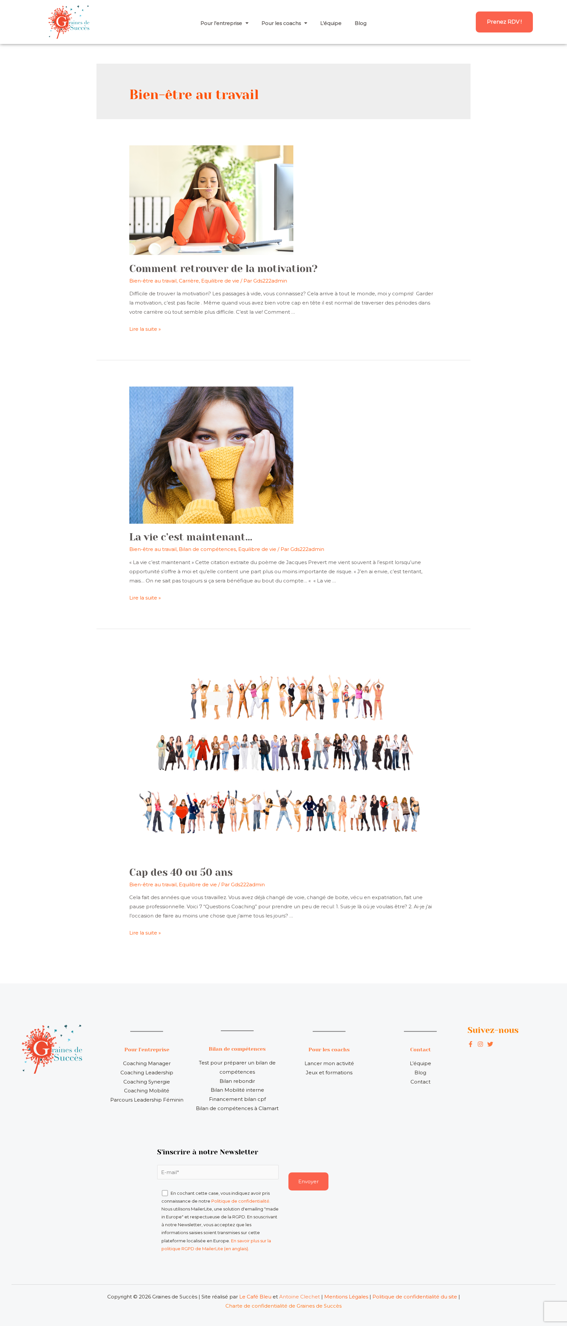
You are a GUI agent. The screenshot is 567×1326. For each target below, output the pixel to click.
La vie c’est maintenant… (190, 537)
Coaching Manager (147, 1063)
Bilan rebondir (237, 1081)
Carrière (189, 281)
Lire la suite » (145, 329)
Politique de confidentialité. (240, 1201)
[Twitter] (480, 1044)
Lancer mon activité (329, 1063)
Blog (361, 23)
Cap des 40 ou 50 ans (181, 872)
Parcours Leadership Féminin (146, 1100)
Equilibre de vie (220, 281)
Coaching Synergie (146, 1082)
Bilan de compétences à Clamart (237, 1108)
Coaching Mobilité (146, 1090)
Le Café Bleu (255, 1297)
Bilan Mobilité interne (237, 1090)
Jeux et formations (329, 1072)
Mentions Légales (346, 1297)
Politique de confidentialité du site (414, 1297)
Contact (420, 1082)
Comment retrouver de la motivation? (223, 268)
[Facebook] (470, 1044)
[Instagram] (490, 1044)
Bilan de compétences (207, 549)
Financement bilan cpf (237, 1099)
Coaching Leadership (146, 1072)
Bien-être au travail (153, 281)
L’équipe (331, 23)
